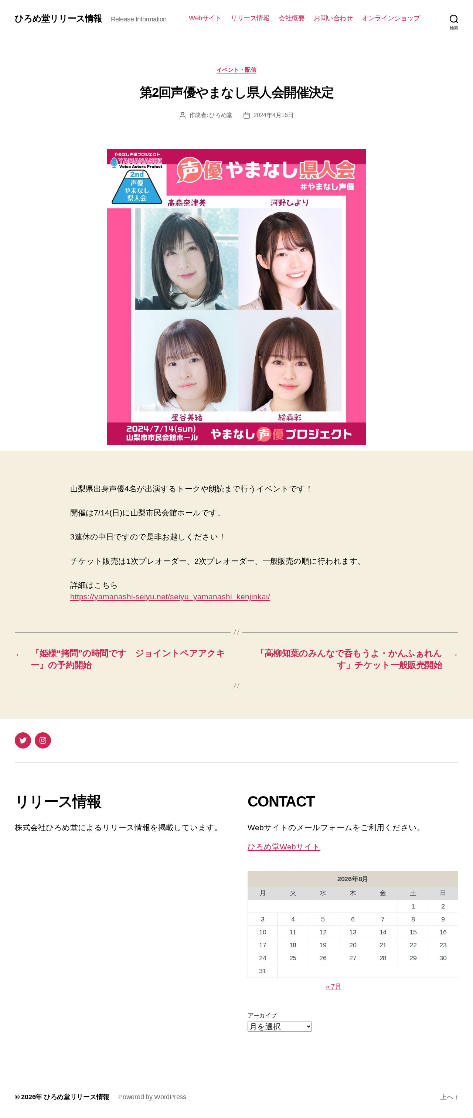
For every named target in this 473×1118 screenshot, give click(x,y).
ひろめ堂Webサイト (284, 846)
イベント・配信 (237, 70)
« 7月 (333, 986)
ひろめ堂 (220, 115)
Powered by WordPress (152, 1097)
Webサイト (205, 18)
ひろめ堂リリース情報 (58, 18)
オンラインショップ (391, 18)
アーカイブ (262, 1015)
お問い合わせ (333, 18)
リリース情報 (250, 18)
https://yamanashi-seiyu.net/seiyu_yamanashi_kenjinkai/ (170, 596)
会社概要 (291, 18)
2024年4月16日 (273, 115)
